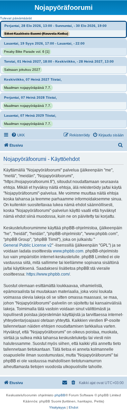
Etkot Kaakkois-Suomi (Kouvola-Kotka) (36, 33)
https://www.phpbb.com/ (48, 274)
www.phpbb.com (68, 251)
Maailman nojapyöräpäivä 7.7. (27, 87)
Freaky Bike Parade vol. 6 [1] (26, 51)
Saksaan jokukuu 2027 (22, 69)
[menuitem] (18, 135)
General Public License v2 (27, 245)
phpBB (60, 395)
